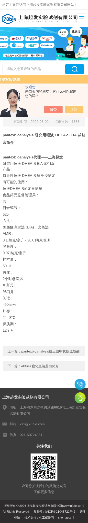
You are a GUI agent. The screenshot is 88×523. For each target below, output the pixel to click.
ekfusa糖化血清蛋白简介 (40, 366)
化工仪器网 (46, 517)
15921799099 (80, 384)
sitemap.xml (66, 517)
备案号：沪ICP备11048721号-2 (54, 511)
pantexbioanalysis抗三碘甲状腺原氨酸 (50, 351)
